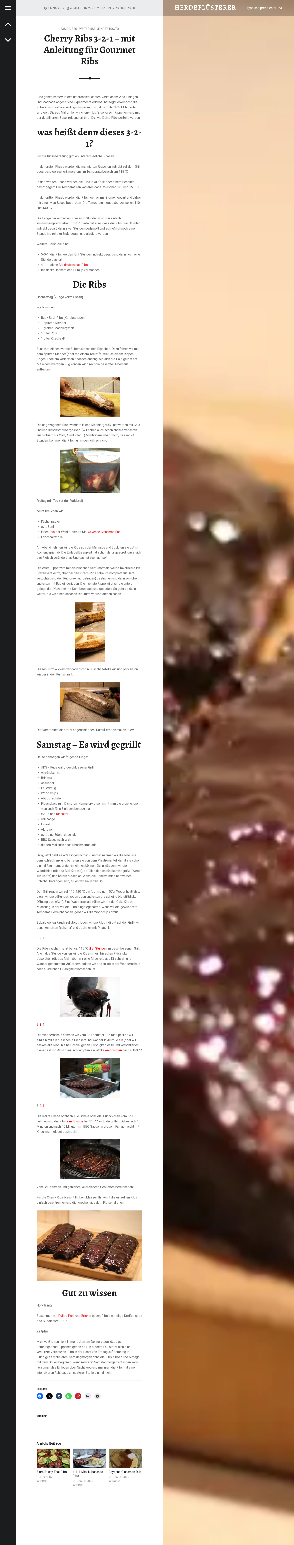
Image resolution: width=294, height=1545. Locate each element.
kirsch (121, 7)
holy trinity (106, 7)
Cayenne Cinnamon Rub (104, 532)
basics (65, 29)
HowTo (114, 29)
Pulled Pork (66, 1316)
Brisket (86, 1316)
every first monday (93, 29)
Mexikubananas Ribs (73, 265)
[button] (90, 997)
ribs (132, 7)
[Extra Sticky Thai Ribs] (53, 1458)
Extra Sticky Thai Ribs (52, 1472)
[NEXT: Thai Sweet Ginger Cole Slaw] (8, 24)
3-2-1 (93, 7)
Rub (52, 532)
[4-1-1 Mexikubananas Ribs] (89, 1458)
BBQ (74, 29)
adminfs (75, 7)
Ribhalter (62, 814)
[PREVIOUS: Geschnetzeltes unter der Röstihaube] (8, 40)
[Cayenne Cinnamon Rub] (125, 1458)
